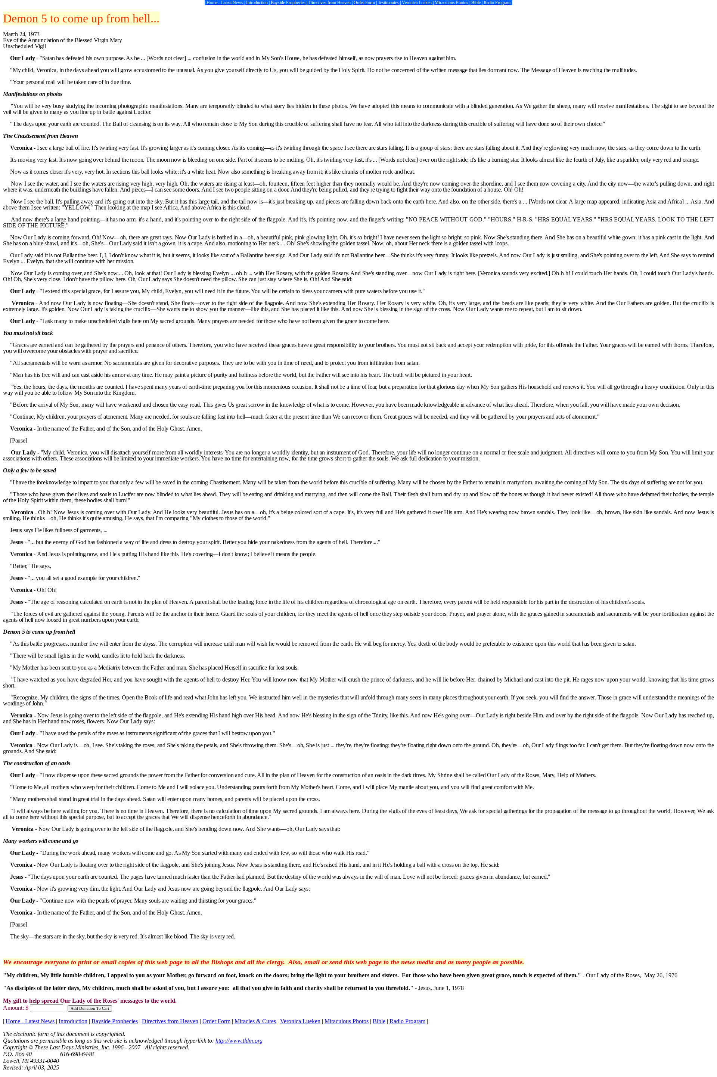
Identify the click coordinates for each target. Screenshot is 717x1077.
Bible (379, 1021)
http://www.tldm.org (239, 1040)
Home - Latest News (30, 1021)
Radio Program (407, 1021)
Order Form (216, 1021)
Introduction (73, 1021)
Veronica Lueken (300, 1021)
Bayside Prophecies (114, 1021)
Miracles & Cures (255, 1021)
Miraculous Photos (347, 1021)
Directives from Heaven (170, 1021)
